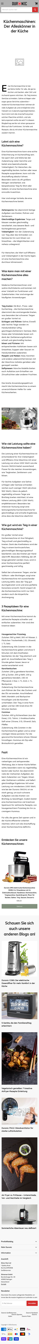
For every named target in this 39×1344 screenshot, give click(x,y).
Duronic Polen (26, 1316)
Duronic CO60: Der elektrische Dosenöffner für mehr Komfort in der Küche (18, 983)
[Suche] (35, 9)
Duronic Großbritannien (13, 1313)
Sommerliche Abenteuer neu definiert (19, 1228)
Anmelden (32, 1303)
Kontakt (3, 1284)
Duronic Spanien (22, 1314)
